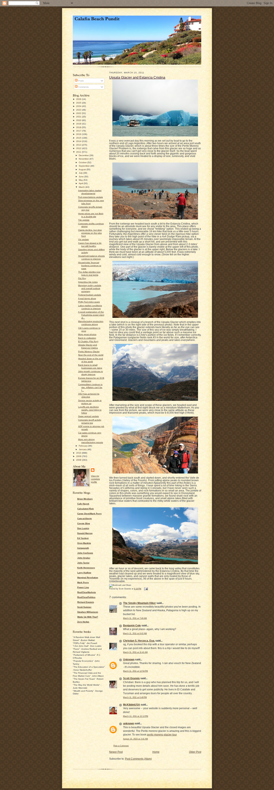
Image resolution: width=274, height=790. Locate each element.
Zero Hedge (83, 622)
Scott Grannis (131, 678)
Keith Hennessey (86, 568)
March (82, 187)
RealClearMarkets (86, 592)
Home (155, 752)
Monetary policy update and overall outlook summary (89, 288)
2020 (79, 120)
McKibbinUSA (131, 704)
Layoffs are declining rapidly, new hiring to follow (89, 410)
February (83, 446)
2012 (79, 148)
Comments (83, 87)
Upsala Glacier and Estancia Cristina (137, 77)
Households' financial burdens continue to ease (89, 265)
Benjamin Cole (132, 625)
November (84, 159)
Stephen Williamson (87, 612)
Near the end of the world (90, 355)
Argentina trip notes (88, 282)
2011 (79, 152)
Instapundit (83, 548)
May (81, 180)
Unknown (128, 659)
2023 (79, 110)
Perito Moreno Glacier (89, 351)
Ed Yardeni (83, 538)
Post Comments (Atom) (138, 758)
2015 (79, 138)
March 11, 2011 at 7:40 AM (135, 618)
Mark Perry (83, 582)
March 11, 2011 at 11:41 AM (135, 652)
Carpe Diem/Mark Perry (89, 513)
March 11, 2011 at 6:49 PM (135, 697)
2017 (79, 131)
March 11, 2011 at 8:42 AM (135, 633)
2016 (79, 134)
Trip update (83, 220)
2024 (79, 106)
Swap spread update (88, 416)
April (81, 183)
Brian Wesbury (85, 499)
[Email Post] (145, 589)
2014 (79, 141)
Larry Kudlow (84, 572)
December (84, 155)
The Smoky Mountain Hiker (139, 603)
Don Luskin (83, 528)
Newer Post (116, 752)
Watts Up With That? (87, 617)
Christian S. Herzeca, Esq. (139, 640)
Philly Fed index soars (89, 302)
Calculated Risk (85, 508)
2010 (79, 453)
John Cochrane (85, 553)
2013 (79, 145)
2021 (79, 116)
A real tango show (87, 298)
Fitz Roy (82, 278)
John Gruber (83, 558)
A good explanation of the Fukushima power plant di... (91, 315)
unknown (128, 723)
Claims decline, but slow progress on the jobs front (90, 233)
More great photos (87, 334)
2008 (79, 460)
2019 (79, 124)
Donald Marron (84, 533)
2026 (79, 99)
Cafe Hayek (83, 504)
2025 (79, 103)
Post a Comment (121, 746)
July (81, 173)
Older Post (195, 752)
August (82, 169)
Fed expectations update (90, 197)
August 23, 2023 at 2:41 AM (135, 739)
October (83, 162)
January (83, 449)
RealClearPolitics (86, 597)
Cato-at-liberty (84, 518)
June (81, 176)
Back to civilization (87, 338)
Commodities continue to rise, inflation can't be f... (90, 387)
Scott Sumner (84, 607)
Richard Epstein (85, 602)
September (84, 166)
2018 (79, 127)
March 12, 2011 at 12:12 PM (135, 716)
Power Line (83, 587)
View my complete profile (95, 479)
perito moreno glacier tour (162, 734)
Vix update (83, 239)
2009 (79, 456)
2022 (79, 113)
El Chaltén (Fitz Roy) (88, 341)
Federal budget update (89, 295)
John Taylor (83, 563)
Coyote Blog (83, 523)
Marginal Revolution (87, 577)
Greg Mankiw (84, 543)
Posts (80, 81)
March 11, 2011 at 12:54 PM (135, 671)
